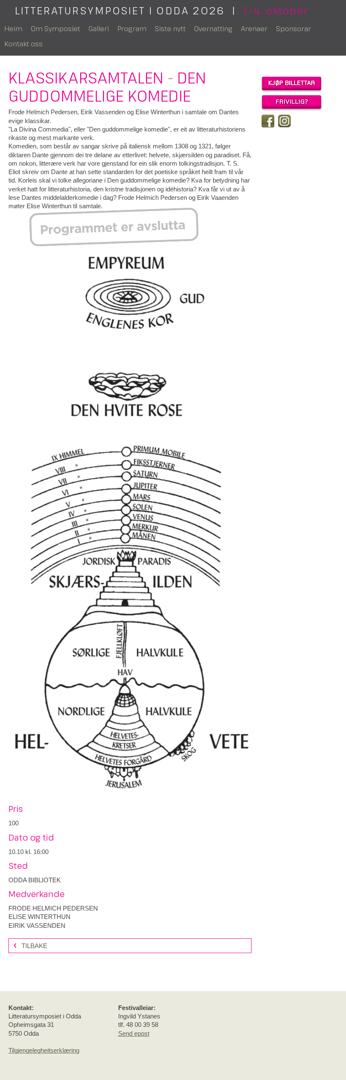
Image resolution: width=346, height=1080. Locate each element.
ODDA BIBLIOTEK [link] (34, 880)
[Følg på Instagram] (284, 121)
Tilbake (34, 945)
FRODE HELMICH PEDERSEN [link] (53, 908)
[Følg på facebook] (268, 121)
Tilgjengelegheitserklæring (43, 1050)
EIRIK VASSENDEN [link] (36, 925)
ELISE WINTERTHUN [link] (39, 916)
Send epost (133, 1033)
